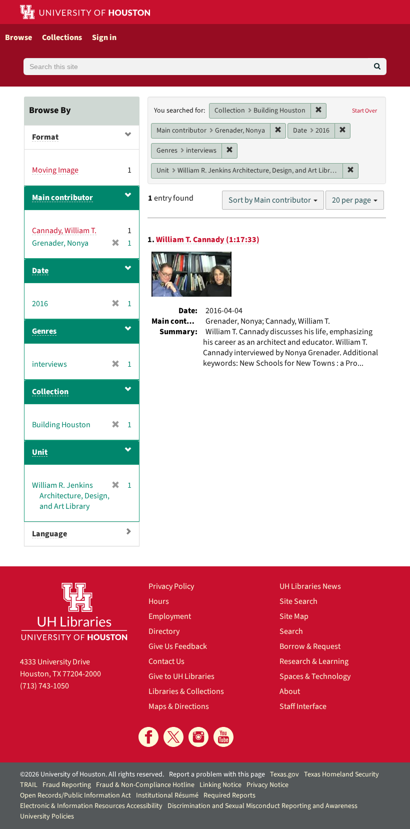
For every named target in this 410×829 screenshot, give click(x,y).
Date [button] (40, 270)
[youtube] (224, 737)
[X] (174, 737)
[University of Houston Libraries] (74, 611)
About (290, 691)
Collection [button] (50, 391)
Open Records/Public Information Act (75, 795)
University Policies (47, 816)
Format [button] (45, 137)
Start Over (364, 111)
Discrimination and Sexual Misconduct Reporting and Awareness (263, 806)
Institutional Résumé (167, 795)
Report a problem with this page (217, 774)
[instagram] (198, 737)
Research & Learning (314, 661)
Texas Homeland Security (341, 774)
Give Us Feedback (177, 646)
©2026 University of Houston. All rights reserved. (92, 774)
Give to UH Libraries (181, 676)
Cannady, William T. (64, 230)
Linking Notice (221, 785)
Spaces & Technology (315, 676)
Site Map (294, 616)
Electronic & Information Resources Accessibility (91, 806)
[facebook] (148, 737)
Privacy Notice (267, 785)
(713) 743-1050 (44, 685)
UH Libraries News (310, 586)
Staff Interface (303, 706)
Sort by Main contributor (270, 200)
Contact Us (166, 661)
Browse (18, 37)
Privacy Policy (171, 586)
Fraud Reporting (66, 785)
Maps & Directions (178, 706)
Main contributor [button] (62, 197)
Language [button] (49, 533)
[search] (377, 66)
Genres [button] (44, 331)
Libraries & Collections (186, 691)
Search (291, 631)
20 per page (352, 200)
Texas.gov (284, 774)
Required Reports (230, 795)
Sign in (104, 37)
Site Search (299, 601)
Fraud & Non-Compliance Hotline (145, 785)
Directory (164, 631)
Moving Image (55, 170)
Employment (169, 616)
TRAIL (29, 785)
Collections (62, 37)
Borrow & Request (310, 646)
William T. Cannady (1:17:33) (208, 239)
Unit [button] (40, 452)
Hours (158, 601)
